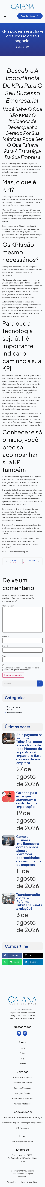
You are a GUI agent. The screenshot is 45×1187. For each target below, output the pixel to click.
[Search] (40, 683)
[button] (4, 16)
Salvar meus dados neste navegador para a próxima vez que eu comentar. (21, 669)
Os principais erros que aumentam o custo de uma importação (26, 800)
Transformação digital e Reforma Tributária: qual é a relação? (29, 901)
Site (4, 656)
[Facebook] (19, 1033)
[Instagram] (25, 1033)
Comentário (8, 606)
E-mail (5, 646)
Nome (5, 637)
